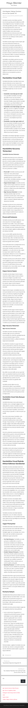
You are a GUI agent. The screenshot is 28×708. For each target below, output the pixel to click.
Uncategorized (7, 655)
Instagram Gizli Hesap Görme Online (11, 692)
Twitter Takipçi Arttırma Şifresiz (10, 699)
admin (21, 15)
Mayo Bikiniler (14, 2)
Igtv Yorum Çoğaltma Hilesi (9, 690)
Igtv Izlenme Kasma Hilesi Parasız (11, 688)
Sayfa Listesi (6, 697)
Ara (3, 678)
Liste (4, 695)
